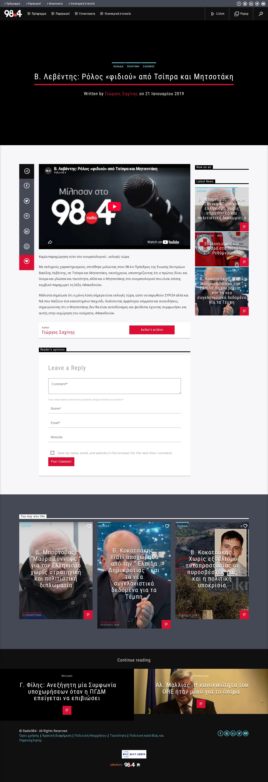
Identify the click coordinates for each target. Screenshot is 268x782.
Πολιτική (133, 66)
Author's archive (152, 330)
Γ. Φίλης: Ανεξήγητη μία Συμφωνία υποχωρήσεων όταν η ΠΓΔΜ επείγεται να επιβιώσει (68, 691)
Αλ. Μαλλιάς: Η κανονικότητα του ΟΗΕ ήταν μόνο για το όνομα (202, 688)
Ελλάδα (118, 66)
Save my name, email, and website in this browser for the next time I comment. (114, 453)
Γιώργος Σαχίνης (121, 93)
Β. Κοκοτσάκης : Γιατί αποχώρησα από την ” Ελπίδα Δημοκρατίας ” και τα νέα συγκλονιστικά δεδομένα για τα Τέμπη (221, 290)
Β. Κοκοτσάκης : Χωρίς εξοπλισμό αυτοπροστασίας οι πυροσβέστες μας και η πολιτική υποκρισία (212, 569)
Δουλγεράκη (205, 235)
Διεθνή (202, 191)
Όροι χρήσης (29, 735)
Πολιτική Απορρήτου (91, 735)
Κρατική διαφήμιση (56, 735)
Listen (220, 13)
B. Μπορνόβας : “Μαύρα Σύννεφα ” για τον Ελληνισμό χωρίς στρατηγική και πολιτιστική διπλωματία (222, 209)
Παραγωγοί (34, 3)
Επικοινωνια (56, 3)
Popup (244, 13)
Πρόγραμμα (13, 3)
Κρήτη (221, 235)
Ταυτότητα (118, 735)
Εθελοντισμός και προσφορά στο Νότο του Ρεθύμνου (222, 248)
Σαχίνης (149, 66)
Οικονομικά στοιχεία (83, 3)
